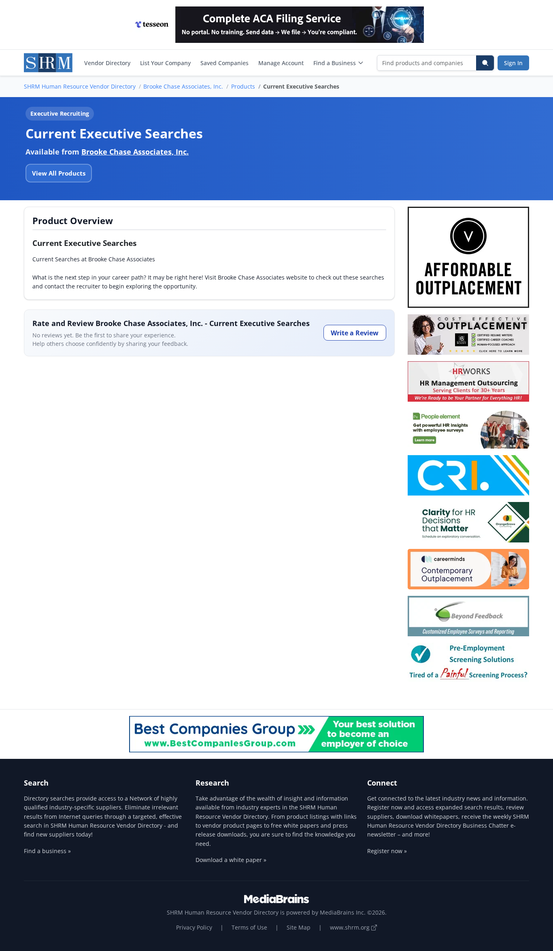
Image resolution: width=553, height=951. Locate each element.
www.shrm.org (350, 927)
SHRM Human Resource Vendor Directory (80, 86)
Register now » (387, 851)
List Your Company (165, 63)
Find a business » (47, 851)
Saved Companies (224, 63)
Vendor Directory (107, 63)
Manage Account (281, 63)
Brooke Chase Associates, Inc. (183, 86)
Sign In (513, 63)
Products (243, 86)
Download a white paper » (231, 860)
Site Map (299, 927)
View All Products (58, 173)
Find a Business (334, 63)
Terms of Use (249, 927)
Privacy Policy (194, 927)
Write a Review (355, 332)
